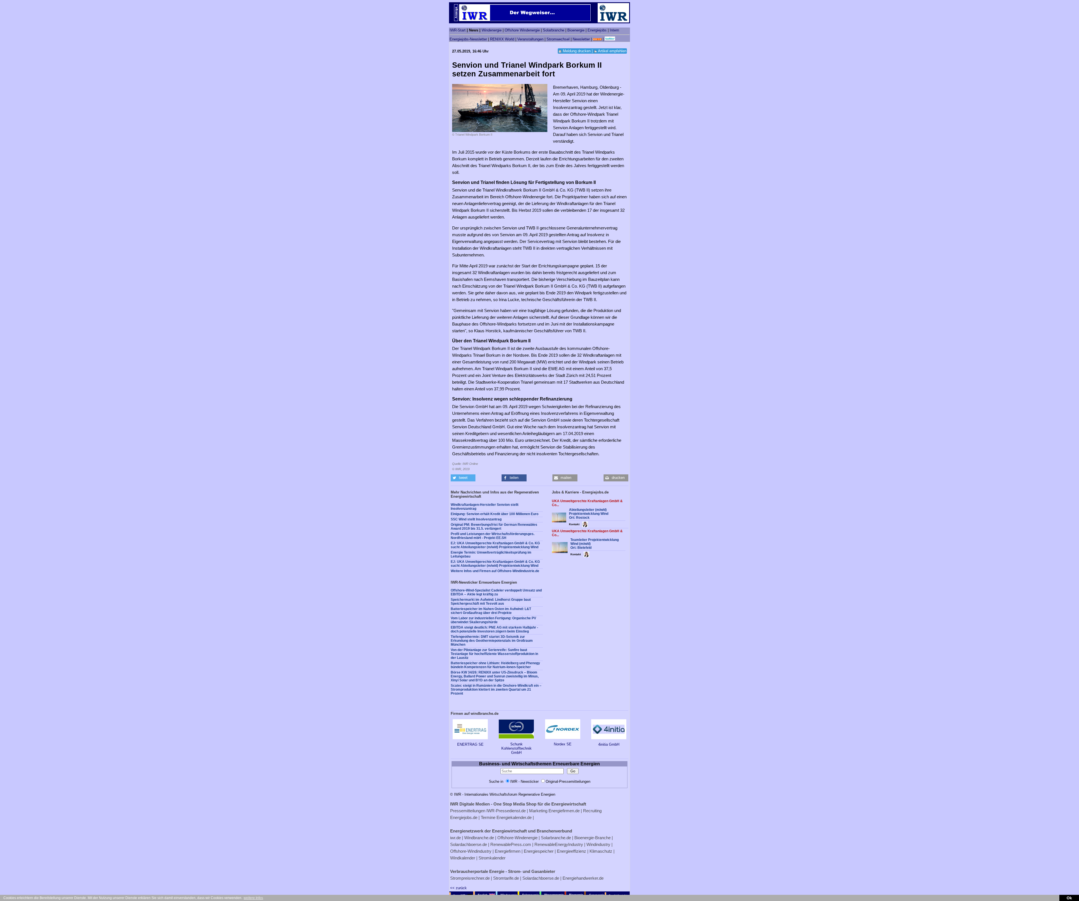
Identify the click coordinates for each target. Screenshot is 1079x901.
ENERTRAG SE (470, 744)
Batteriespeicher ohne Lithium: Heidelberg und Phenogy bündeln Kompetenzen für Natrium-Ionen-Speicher (495, 665)
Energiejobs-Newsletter (468, 39)
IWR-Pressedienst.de (506, 810)
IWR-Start (458, 30)
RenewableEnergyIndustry (558, 844)
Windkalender (462, 858)
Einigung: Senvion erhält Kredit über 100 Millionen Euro (494, 514)
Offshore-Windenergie (517, 837)
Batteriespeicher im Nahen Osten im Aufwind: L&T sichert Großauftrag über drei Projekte (491, 611)
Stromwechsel (558, 39)
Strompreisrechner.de (470, 878)
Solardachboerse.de (468, 844)
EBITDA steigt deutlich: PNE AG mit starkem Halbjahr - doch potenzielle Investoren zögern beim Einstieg (494, 629)
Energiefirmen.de (564, 810)
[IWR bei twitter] (610, 39)
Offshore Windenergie (522, 30)
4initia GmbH (608, 744)
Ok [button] (1069, 898)
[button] (463, 477)
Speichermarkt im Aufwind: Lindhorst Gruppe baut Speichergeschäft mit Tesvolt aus (491, 602)
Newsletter (581, 39)
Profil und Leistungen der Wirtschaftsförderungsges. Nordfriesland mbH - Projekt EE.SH (492, 536)
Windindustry (598, 844)
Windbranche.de (479, 837)
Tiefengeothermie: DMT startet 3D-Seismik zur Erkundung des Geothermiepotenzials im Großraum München (492, 641)
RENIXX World (502, 39)
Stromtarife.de (506, 878)
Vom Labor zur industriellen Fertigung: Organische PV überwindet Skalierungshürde (493, 620)
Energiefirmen (507, 851)
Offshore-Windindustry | (472, 851)
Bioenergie (575, 30)
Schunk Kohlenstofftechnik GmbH (516, 748)
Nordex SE (563, 744)
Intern (614, 30)
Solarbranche (553, 30)
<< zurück (458, 888)
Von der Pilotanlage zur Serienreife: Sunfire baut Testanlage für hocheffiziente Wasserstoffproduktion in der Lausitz (494, 654)
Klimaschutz (601, 851)
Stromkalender (492, 858)
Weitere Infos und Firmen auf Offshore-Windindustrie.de (495, 571)
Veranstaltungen (530, 39)
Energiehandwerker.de (583, 878)
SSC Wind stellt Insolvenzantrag (476, 519)
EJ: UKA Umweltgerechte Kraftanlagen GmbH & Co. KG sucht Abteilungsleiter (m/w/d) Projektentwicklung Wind (495, 545)
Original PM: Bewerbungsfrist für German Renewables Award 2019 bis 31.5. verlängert (494, 527)
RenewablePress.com (510, 844)
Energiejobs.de (463, 817)
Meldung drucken (577, 51)
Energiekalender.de (514, 817)
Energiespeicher (539, 851)
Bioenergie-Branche (592, 837)
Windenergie (492, 30)
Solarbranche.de (556, 837)
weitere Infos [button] (253, 898)
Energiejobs (597, 30)
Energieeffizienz (571, 851)
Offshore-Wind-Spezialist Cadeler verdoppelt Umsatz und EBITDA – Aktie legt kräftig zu (496, 592)
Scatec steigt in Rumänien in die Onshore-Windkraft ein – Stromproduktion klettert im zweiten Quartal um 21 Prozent (496, 689)
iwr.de (455, 837)
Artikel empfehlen (612, 51)
